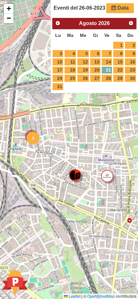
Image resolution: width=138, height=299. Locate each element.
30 (132, 78)
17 (59, 70)
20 (96, 70)
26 (85, 78)
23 (132, 70)
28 (108, 78)
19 (85, 70)
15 (120, 61)
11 (72, 61)
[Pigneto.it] (15, 283)
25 (72, 78)
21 (108, 70)
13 (96, 61)
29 (120, 78)
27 (96, 78)
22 (120, 70)
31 (59, 86)
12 (85, 61)
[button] (31, 136)
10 (59, 61)
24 (59, 78)
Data (122, 8)
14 (108, 61)
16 (132, 61)
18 (72, 70)
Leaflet (74, 296)
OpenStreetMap (101, 296)
